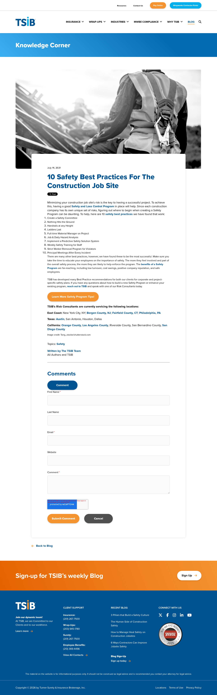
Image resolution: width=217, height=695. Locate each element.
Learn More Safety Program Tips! (73, 297)
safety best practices (119, 214)
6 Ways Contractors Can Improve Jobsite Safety (129, 644)
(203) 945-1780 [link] (71, 629)
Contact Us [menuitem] (138, 5)
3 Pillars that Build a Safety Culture (130, 615)
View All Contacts (73, 655)
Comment (62, 385)
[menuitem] (75, 22)
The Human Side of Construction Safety (129, 623)
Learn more (22, 631)
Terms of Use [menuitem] (176, 687)
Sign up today (119, 661)
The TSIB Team (71, 351)
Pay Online (158, 5)
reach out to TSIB (77, 286)
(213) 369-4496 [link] (71, 649)
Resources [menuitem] (121, 5)
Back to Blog (44, 546)
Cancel (98, 518)
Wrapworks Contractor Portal (185, 5)
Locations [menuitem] (161, 687)
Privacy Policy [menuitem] (193, 687)
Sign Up (187, 575)
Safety (61, 344)
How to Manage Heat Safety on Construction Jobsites (128, 634)
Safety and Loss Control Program (92, 206)
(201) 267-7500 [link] (71, 619)
